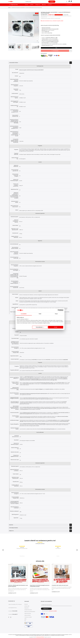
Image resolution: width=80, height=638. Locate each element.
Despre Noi (26, 607)
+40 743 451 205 (69, 4)
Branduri (44, 4)
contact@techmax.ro (12, 607)
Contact (50, 4)
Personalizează (39, 327)
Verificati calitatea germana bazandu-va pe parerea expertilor (18, 586)
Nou (56, 47)
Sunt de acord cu (49, 611)
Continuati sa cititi (12, 593)
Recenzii (26, 604)
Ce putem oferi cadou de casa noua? (60, 585)
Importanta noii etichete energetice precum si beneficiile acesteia (39, 586)
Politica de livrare (27, 613)
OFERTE (32, 4)
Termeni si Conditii (28, 617)
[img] (40, 542)
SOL (25, 620)
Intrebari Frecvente (28, 609)
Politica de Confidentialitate (29, 611)
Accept (55, 327)
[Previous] (10, 27)
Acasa (27, 4)
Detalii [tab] (40, 313)
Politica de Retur (27, 615)
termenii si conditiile (53, 611)
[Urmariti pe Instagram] (10, 617)
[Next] (37, 27)
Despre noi (38, 4)
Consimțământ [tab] (23, 313)
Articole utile (26, 606)
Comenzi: (12, 611)
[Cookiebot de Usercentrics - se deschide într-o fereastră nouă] (58, 310)
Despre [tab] (56, 313)
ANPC (25, 619)
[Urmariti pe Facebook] (8, 617)
